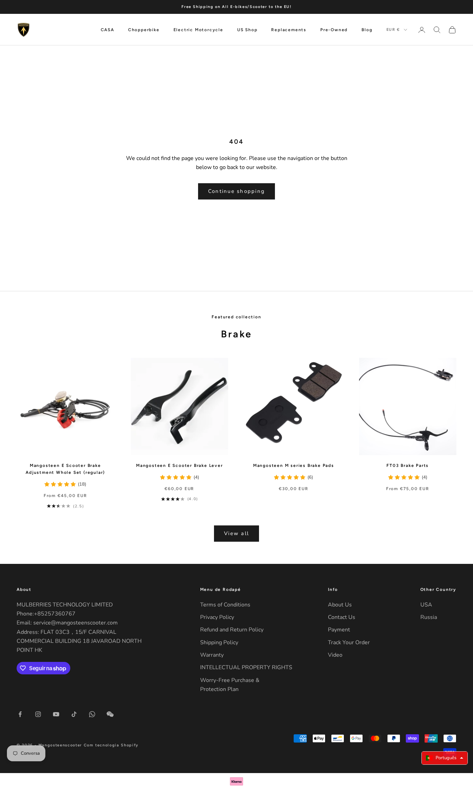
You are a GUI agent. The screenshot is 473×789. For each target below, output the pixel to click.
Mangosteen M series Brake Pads (293, 465)
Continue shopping (236, 191)
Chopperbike (144, 29)
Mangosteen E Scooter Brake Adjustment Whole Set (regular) (65, 469)
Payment (339, 629)
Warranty (212, 655)
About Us (340, 605)
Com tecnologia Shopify (111, 745)
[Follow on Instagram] (38, 714)
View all (236, 533)
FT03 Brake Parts (407, 465)
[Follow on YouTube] (56, 714)
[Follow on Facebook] (20, 714)
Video (335, 655)
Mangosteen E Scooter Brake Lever (179, 465)
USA (426, 605)
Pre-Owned (334, 29)
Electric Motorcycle (198, 29)
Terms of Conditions (225, 605)
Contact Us (341, 617)
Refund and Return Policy (232, 629)
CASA (107, 29)
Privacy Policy (217, 617)
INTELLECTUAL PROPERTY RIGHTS (246, 667)
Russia (428, 617)
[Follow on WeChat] (110, 714)
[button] (444, 758)
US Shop (247, 29)
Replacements (288, 29)
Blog (367, 29)
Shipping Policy (219, 642)
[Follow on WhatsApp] (92, 714)
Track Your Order (349, 642)
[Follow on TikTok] (74, 714)
